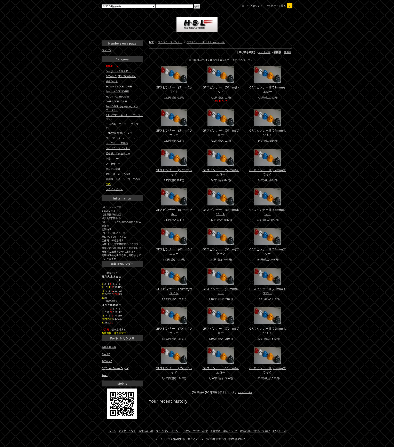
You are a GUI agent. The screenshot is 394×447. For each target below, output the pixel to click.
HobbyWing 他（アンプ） (120, 133)
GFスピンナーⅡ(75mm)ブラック (267, 370)
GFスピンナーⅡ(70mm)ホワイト (174, 291)
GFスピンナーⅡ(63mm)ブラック (221, 251)
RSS (274, 431)
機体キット (112, 81)
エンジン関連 (113, 169)
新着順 (287, 52)
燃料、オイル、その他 (118, 174)
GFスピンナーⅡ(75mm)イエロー (221, 370)
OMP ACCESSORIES (116, 101)
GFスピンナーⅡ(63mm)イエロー (174, 251)
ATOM (282, 431)
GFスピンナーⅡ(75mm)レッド (174, 370)
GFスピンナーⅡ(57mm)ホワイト (267, 132)
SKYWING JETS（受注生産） (121, 76)
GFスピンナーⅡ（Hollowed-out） (206, 42)
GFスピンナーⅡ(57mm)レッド (174, 172)
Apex (105, 375)
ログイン (106, 50)
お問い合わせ (146, 431)
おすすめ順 (264, 52)
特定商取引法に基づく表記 (255, 431)
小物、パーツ (113, 158)
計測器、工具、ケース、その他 (123, 179)
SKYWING (107, 361)
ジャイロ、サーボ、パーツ (120, 138)
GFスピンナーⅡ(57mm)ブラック (267, 172)
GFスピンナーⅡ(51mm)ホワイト (174, 89)
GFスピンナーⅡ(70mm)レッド (221, 291)
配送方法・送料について (224, 431)
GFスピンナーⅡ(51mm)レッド (221, 89)
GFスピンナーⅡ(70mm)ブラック (174, 330)
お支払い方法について (195, 431)
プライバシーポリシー (168, 431)
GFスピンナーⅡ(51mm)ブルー (221, 132)
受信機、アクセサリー (118, 153)
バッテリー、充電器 (117, 143)
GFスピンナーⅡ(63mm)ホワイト (221, 211)
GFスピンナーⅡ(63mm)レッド (267, 211)
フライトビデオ (114, 189)
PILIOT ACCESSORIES (117, 96)
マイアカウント (254, 5)
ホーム (112, 431)
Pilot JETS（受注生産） (118, 71)
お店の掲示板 (109, 347)
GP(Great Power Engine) (115, 368)
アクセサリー (113, 163)
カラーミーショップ (159, 439)
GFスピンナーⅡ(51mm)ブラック (174, 132)
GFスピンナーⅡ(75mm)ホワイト (267, 330)
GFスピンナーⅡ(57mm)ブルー (174, 211)
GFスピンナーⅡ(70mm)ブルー (221, 330)
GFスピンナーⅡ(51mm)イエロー (267, 89)
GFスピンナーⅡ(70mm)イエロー (267, 291)
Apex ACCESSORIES (117, 91)
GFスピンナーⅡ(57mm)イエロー (221, 172)
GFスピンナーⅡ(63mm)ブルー (267, 251)
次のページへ (245, 60)
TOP (151, 42)
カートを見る (280, 5)
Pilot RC (106, 354)
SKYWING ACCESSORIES (119, 86)
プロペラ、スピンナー (170, 42)
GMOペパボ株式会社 (211, 439)
